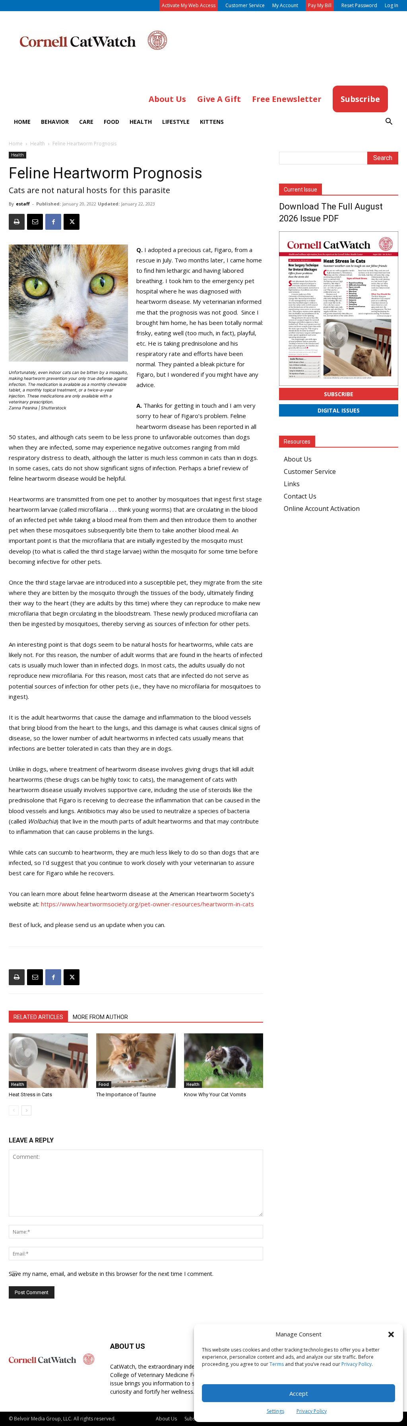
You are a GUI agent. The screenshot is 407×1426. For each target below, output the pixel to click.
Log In (391, 5)
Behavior (55, 121)
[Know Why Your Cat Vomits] (223, 1060)
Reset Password (359, 5)
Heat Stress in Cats (30, 1094)
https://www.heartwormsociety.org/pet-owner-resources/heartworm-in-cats (147, 904)
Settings (275, 1411)
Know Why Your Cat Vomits (215, 1094)
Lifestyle (176, 121)
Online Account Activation (322, 508)
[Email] (35, 222)
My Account (285, 5)
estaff (23, 204)
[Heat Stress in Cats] (48, 1060)
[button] (391, 1334)
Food (111, 121)
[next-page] (26, 1110)
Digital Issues (339, 410)
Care (86, 121)
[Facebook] (53, 222)
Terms (276, 1364)
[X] (71, 222)
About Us (298, 459)
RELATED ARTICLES (38, 1017)
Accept (298, 1393)
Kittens (212, 121)
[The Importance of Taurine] (135, 1060)
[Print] (17, 222)
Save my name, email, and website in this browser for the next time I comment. (111, 1273)
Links (292, 483)
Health (141, 121)
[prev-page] (14, 1110)
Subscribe (338, 394)
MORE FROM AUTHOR (100, 1017)
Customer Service (245, 5)
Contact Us (300, 496)
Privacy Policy (356, 1364)
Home (22, 121)
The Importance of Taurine (126, 1094)
